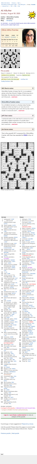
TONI (5, 231)
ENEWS (6, 236)
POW (25, 135)
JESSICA (24, 276)
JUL (6, 272)
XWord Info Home (5, 3)
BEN (8, 347)
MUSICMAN (25, 272)
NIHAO (16, 237)
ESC (31, 314)
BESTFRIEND (32, 284)
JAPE (12, 323)
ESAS (29, 361)
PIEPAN (33, 228)
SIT (16, 291)
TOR (9, 308)
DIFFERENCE (12, 372)
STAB (29, 219)
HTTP (29, 359)
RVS (27, 282)
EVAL (15, 376)
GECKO (29, 231)
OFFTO (11, 316)
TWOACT (24, 237)
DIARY (8, 317)
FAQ (15, 6)
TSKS (5, 270)
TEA (34, 234)
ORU (29, 313)
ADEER (12, 378)
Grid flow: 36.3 (24, 79)
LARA (34, 320)
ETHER (14, 325)
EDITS (5, 381)
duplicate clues (26, 75)
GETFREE (30, 267)
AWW (27, 338)
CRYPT (13, 261)
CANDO (12, 320)
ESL (16, 282)
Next (19, 3)
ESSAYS (24, 252)
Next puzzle (15, 433)
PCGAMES (6, 258)
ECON (10, 228)
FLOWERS (27, 319)
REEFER (26, 311)
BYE (27, 335)
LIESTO (32, 242)
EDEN (28, 350)
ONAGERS (24, 266)
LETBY (32, 291)
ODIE (28, 258)
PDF (11, 6)
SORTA (8, 390)
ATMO (15, 319)
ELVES (12, 284)
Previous (14, 3)
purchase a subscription (18, 415)
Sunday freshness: (5, 81)
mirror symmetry (10, 75)
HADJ (27, 304)
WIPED (13, 368)
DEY (14, 276)
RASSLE (14, 293)
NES (10, 403)
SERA (10, 385)
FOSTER (24, 310)
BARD (11, 358)
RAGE (32, 349)
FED (11, 352)
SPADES (30, 325)
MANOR (13, 260)
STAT (12, 344)
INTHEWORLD (7, 375)
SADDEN (31, 334)
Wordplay (9, 20)
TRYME (32, 263)
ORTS (12, 353)
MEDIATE (32, 298)
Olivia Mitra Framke (10, 30)
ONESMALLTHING (26, 227)
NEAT (26, 352)
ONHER (32, 233)
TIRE (24, 356)
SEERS (11, 337)
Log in (6, 415)
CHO (23, 245)
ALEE (15, 243)
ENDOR (30, 344)
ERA (9, 362)
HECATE (6, 296)
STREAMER (32, 273)
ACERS (31, 343)
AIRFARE (31, 328)
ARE (5, 290)
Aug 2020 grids (21, 4)
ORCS (16, 322)
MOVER (12, 287)
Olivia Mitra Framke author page (9, 4)
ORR (13, 359)
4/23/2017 (7, 37)
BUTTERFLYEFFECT (8, 343)
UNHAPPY (27, 240)
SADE (5, 242)
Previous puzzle (5, 433)
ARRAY (5, 365)
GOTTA (5, 224)
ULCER (14, 225)
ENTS (12, 397)
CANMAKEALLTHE (26, 255)
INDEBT (31, 305)
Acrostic (33, 4)
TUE (5, 335)
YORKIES (31, 322)
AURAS (5, 255)
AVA (33, 290)
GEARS (5, 388)
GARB (8, 273)
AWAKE (8, 367)
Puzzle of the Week (12, 79)
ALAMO (24, 279)
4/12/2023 (13, 37)
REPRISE (30, 331)
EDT (33, 323)
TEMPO (13, 267)
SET (10, 396)
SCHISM (9, 301)
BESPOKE (6, 252)
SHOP (12, 219)
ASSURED (30, 239)
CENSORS (28, 293)
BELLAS (15, 313)
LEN (5, 299)
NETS (31, 261)
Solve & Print (5, 6)
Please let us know (27, 424)
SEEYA (9, 263)
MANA (13, 266)
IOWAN (24, 347)
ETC (16, 279)
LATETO (32, 307)
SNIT (13, 249)
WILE (12, 382)
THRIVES (33, 326)
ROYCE (28, 249)
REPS (8, 400)
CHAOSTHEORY (8, 248)
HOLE (29, 222)
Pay (19, 6)
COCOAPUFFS (25, 288)
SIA (5, 331)
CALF (16, 278)
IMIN (13, 314)
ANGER (10, 326)
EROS (23, 301)
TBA (32, 316)
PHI (14, 355)
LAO (5, 350)
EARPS (31, 248)
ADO (10, 310)
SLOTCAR (24, 296)
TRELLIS (31, 332)
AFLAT (34, 341)
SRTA (15, 361)
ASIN (10, 393)
